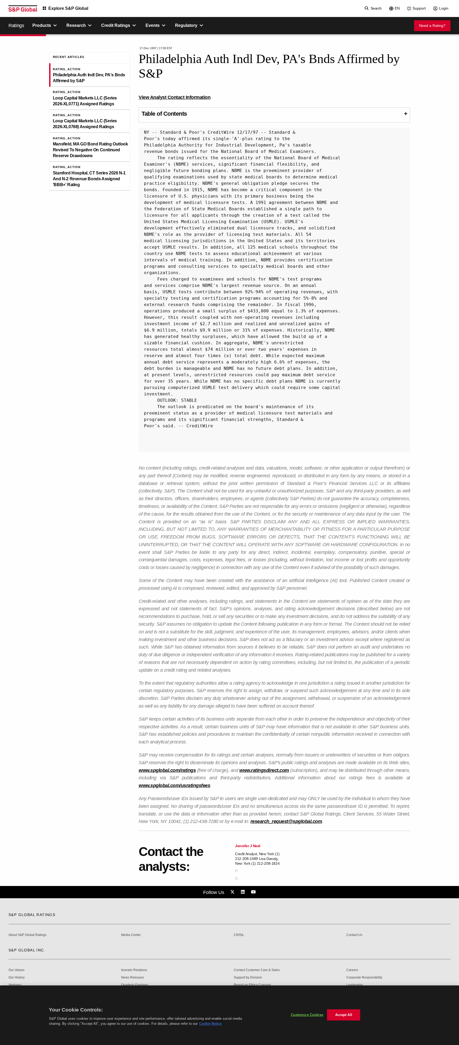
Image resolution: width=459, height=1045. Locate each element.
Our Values (16, 970)
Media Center (131, 935)
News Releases (132, 977)
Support (419, 8)
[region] (229, 1015)
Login (443, 8)
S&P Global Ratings (31, 915)
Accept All (343, 1015)
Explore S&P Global (68, 8)
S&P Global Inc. (26, 950)
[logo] (22, 8)
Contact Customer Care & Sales (257, 970)
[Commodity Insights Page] (233, 892)
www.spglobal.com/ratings (167, 770)
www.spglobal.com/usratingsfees (174, 785)
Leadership (354, 985)
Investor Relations (134, 970)
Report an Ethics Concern (252, 985)
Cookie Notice (210, 1024)
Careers (352, 970)
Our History (16, 977)
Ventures (14, 985)
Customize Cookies (307, 1015)
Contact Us (354, 935)
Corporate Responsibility (364, 977)
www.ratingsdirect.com (264, 770)
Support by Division (248, 977)
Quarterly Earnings (134, 985)
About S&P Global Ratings (27, 935)
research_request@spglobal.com (286, 821)
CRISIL (239, 935)
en (397, 8)
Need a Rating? (432, 25)
